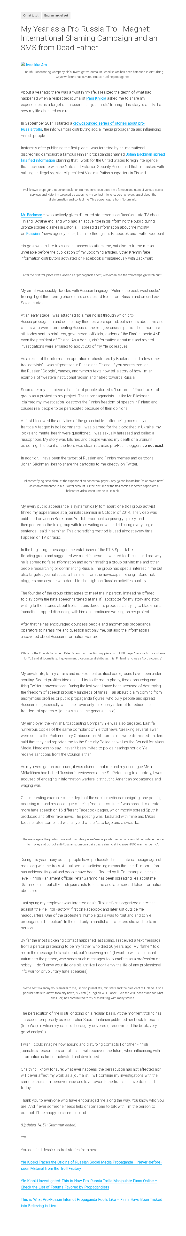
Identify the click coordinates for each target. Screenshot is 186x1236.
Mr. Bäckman (31, 215)
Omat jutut (31, 15)
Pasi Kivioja (96, 98)
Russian (33, 233)
